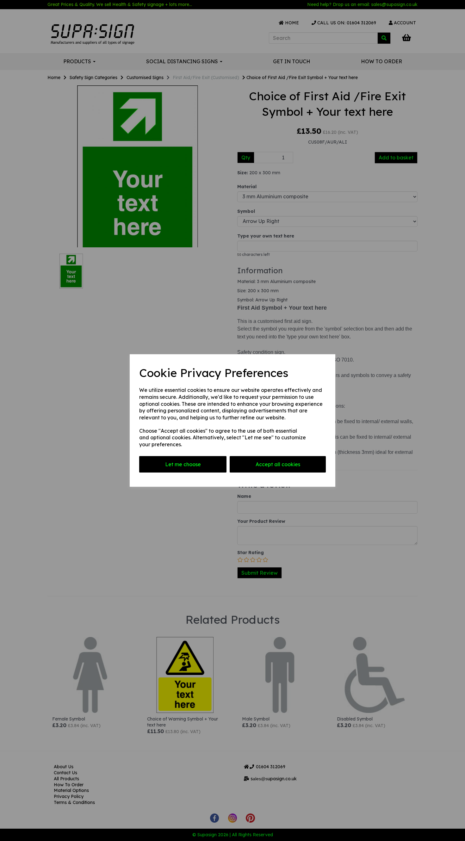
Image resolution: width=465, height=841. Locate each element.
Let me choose (183, 464)
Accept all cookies (278, 464)
